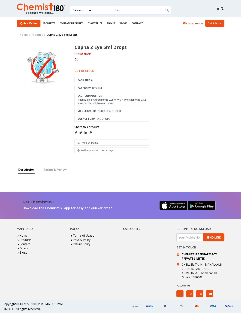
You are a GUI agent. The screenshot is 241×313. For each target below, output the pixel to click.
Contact (25, 244)
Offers (24, 248)
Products (25, 240)
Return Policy (81, 244)
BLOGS (123, 23)
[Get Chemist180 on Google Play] (202, 205)
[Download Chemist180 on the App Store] (173, 205)
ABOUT (111, 23)
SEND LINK (213, 237)
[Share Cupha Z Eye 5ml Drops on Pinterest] (91, 132)
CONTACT (137, 23)
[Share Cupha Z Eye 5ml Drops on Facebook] (76, 132)
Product (37, 35)
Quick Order (28, 23)
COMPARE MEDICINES (71, 23)
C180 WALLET (95, 23)
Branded (97, 88)
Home (24, 35)
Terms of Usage (83, 235)
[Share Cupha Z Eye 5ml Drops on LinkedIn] (86, 132)
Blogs (23, 252)
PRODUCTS (49, 23)
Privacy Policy (82, 240)
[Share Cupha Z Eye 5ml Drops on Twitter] (81, 132)
